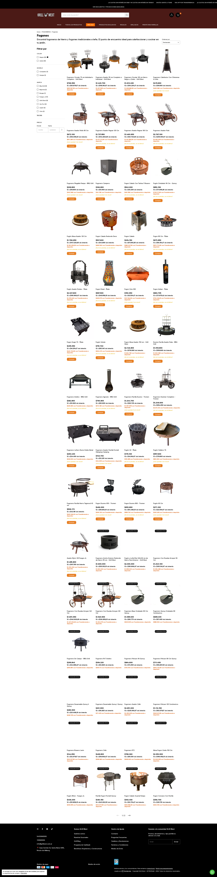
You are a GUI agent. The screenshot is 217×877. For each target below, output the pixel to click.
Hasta (50, 126)
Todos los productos (73, 25)
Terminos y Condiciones (119, 845)
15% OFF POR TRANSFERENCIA (158, 2)
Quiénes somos (79, 834)
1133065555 (41, 840)
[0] (178, 15)
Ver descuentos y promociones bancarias (108, 7)
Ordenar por (166, 39)
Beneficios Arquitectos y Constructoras (88, 849)
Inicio (59, 25)
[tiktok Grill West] (52, 829)
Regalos (123, 25)
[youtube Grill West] (47, 829)
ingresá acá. (151, 868)
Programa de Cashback (82, 845)
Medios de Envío (117, 849)
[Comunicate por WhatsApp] (212, 872)
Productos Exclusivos (107, 25)
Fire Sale (90, 25)
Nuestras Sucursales (81, 837)
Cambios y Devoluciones (120, 841)
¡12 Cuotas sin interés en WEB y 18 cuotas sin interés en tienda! (105, 2)
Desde (39, 126)
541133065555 (42, 836)
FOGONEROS (46, 32)
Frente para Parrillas (150, 25)
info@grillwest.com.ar (44, 844)
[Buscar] (127, 15)
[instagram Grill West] (37, 829)
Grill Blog (134, 25)
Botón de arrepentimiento (164, 868)
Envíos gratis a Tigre (138, 2)
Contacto (114, 834)
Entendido (24, 873)
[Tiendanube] (123, 871)
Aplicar (61, 130)
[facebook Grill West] (42, 829)
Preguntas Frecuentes (119, 837)
